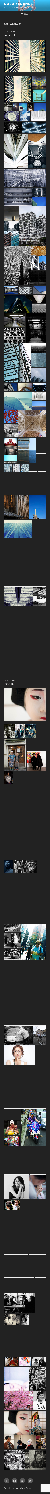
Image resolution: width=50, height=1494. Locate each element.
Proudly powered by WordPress (17, 1488)
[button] (18, 89)
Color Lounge (18, 4)
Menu (26, 14)
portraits (9, 683)
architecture (11, 35)
